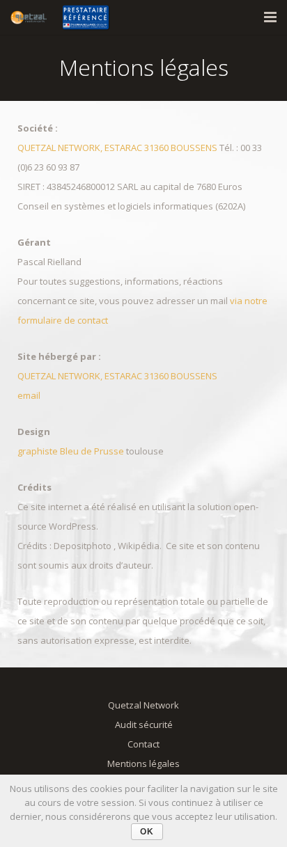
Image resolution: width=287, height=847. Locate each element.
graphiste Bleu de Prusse (71, 451)
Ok (147, 832)
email (28, 395)
